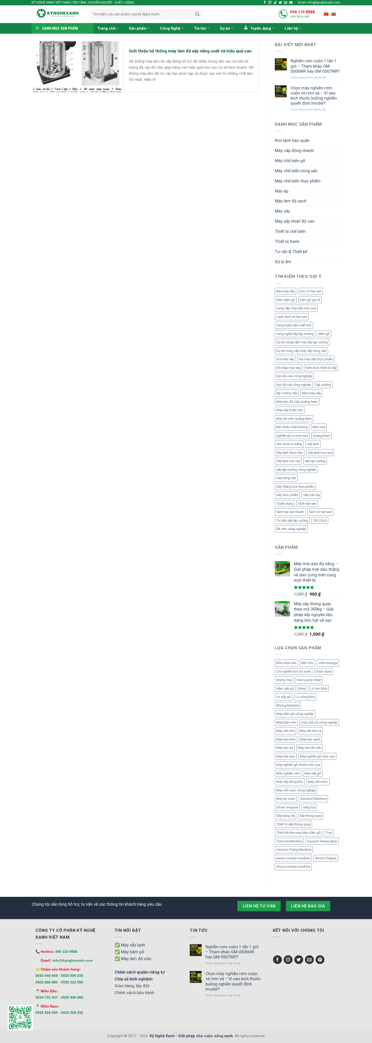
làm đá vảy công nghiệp (293, 385)
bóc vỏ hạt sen (310, 291)
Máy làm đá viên (309, 748)
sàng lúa (309, 807)
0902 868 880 (46, 982)
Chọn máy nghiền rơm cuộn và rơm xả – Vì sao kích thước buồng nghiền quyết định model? (314, 95)
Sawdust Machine (313, 799)
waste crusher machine (293, 858)
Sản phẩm (138, 28)
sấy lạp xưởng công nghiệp (296, 469)
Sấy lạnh (313, 444)
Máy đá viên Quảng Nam (294, 419)
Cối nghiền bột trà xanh (293, 671)
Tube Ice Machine (289, 841)
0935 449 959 (46, 976)
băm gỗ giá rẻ (310, 300)
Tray (328, 833)
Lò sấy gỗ (283, 697)
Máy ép (281, 191)
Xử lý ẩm (283, 261)
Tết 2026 (320, 520)
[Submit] (197, 14)
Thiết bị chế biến (290, 231)
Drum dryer (324, 671)
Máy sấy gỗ (312, 773)
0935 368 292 (72, 1013)
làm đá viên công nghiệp (294, 376)
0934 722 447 (46, 997)
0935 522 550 (72, 982)
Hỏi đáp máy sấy (288, 368)
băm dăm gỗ (285, 300)
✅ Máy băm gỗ (129, 951)
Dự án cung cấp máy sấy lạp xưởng (302, 342)
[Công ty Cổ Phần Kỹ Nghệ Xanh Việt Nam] (326, 14)
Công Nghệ (170, 28)
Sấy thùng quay (310, 816)
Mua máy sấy (311, 393)
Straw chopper (287, 807)
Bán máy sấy (285, 291)
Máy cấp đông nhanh (294, 150)
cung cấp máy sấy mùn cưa (296, 308)
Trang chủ (106, 28)
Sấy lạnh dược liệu (289, 452)
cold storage (327, 663)
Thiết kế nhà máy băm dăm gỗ (298, 833)
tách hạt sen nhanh (290, 512)
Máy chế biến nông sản (296, 170)
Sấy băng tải (285, 816)
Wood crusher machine (293, 866)
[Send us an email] (285, 3)
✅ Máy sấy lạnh (130, 944)
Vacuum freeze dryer (322, 841)
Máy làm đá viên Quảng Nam (297, 402)
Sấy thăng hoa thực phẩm (295, 486)
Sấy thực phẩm (287, 495)
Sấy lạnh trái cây (288, 461)
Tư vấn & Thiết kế (291, 251)
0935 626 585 (46, 1013)
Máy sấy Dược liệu (289, 410)
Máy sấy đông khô (289, 782)
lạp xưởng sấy (286, 393)
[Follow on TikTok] (275, 3)
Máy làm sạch (310, 739)
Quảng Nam (321, 436)
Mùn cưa (319, 427)
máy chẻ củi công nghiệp (319, 722)
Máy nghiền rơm (288, 773)
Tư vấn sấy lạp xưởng (292, 520)
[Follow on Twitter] (280, 3)
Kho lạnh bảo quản (292, 140)
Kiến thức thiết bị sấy (320, 368)
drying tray (284, 680)
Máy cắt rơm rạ (310, 731)
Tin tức (200, 28)
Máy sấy (282, 211)
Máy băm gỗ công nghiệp (295, 714)
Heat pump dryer (309, 680)
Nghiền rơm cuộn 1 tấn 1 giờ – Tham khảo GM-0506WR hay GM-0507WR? (315, 65)
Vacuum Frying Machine (293, 849)
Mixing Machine (287, 705)
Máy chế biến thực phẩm (298, 180)
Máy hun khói (286, 739)
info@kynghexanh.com (72, 960)
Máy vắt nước (318, 782)
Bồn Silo (307, 663)
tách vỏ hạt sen (320, 512)
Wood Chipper (326, 858)
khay (302, 688)
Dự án (225, 28)
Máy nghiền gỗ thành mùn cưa (298, 765)
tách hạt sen (307, 503)
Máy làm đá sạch (290, 200)
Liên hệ (291, 28)
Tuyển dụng (284, 503)
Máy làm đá (284, 748)
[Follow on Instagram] (270, 3)
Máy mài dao (285, 756)
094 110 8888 (302, 12)
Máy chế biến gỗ (290, 160)
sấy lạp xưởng (315, 461)
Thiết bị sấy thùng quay (293, 824)
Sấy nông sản (286, 478)
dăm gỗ (324, 334)
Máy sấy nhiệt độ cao (295, 221)
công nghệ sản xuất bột (294, 325)
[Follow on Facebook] (264, 3)
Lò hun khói (318, 688)
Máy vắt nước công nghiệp (296, 790)
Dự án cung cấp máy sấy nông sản (301, 351)
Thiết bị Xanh (287, 241)
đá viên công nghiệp (291, 529)
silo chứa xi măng (289, 444)
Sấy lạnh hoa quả (320, 452)
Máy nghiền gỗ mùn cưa (317, 756)
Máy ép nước (285, 799)
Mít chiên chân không (292, 427)
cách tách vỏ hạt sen (291, 317)
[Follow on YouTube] (291, 3)
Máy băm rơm (286, 722)
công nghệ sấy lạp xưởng (295, 334)
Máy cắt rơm (285, 731)
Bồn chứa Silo (286, 663)
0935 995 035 (72, 976)
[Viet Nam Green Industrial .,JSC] (333, 14)
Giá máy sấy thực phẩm (316, 359)
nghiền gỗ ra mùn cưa (292, 436)
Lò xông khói (305, 697)
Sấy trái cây (311, 495)
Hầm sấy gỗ (285, 688)
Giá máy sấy (285, 359)
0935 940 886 (72, 997)
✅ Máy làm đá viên (133, 958)
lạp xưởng (323, 385)
